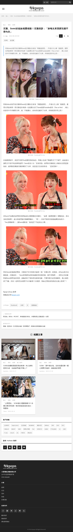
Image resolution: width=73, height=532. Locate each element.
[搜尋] (70, 2)
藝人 (7, 16)
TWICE (23, 432)
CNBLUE (6, 429)
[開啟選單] (3, 9)
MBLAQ (30, 432)
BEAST (13, 429)
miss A (12, 432)
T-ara (6, 432)
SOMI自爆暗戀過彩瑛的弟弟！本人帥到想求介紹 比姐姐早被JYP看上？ (18, 367)
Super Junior (15, 425)
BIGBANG (31, 425)
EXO (58, 425)
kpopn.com (16, 295)
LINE (22, 305)
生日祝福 (23, 425)
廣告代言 (39, 425)
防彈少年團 (27, 429)
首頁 (2, 16)
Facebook (14, 305)
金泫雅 (12, 40)
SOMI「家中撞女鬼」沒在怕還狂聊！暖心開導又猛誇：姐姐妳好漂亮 (54, 367)
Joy (7, 36)
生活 (2, 490)
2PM (53, 425)
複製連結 (34, 305)
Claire (5, 411)
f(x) (33, 429)
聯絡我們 (4, 518)
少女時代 (6, 425)
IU (59, 429)
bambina (5, 371)
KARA (46, 429)
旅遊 (2, 497)
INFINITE (39, 429)
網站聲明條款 (5, 521)
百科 (2, 493)
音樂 (45, 362)
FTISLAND (53, 429)
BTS (63, 425)
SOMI (6, 40)
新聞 (13, 25)
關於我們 (4, 515)
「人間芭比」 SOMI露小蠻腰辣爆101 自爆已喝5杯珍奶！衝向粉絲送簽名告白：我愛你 (18, 405)
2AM (64, 429)
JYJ (17, 432)
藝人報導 (19, 362)
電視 (9, 25)
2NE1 (19, 429)
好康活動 (4, 500)
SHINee (47, 425)
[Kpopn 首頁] (36, 9)
